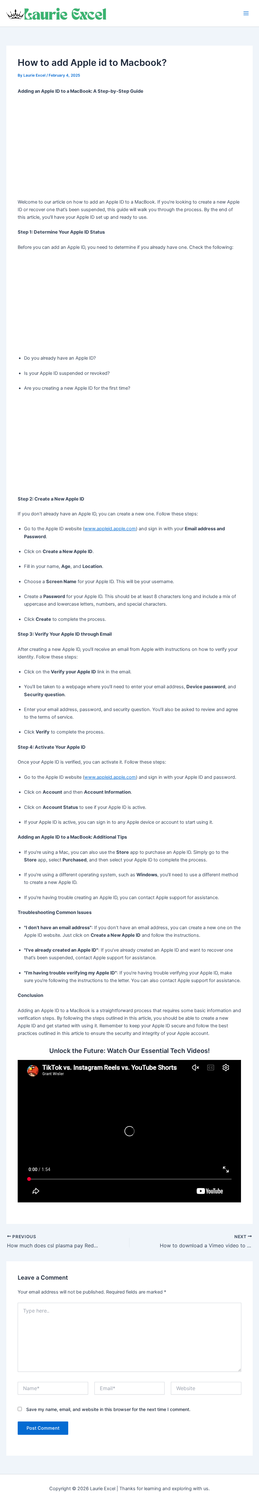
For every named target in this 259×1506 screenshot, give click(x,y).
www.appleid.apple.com (110, 529)
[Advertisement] (129, 147)
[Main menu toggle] (246, 13)
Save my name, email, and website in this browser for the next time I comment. (108, 1409)
